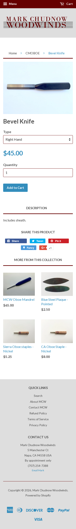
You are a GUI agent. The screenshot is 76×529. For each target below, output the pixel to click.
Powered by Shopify (38, 495)
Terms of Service (38, 419)
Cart (69, 3)
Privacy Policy (38, 425)
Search (38, 395)
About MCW (38, 401)
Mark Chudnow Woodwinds (50, 490)
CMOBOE (33, 53)
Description (36, 208)
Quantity (10, 165)
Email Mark (38, 470)
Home (13, 53)
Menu (12, 3)
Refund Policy (38, 413)
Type (7, 132)
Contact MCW (38, 407)
